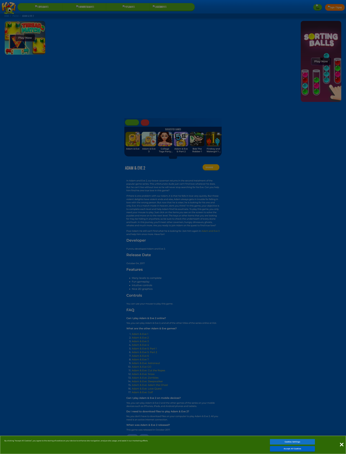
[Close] (342, 445)
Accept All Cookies (292, 448)
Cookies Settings (292, 442)
